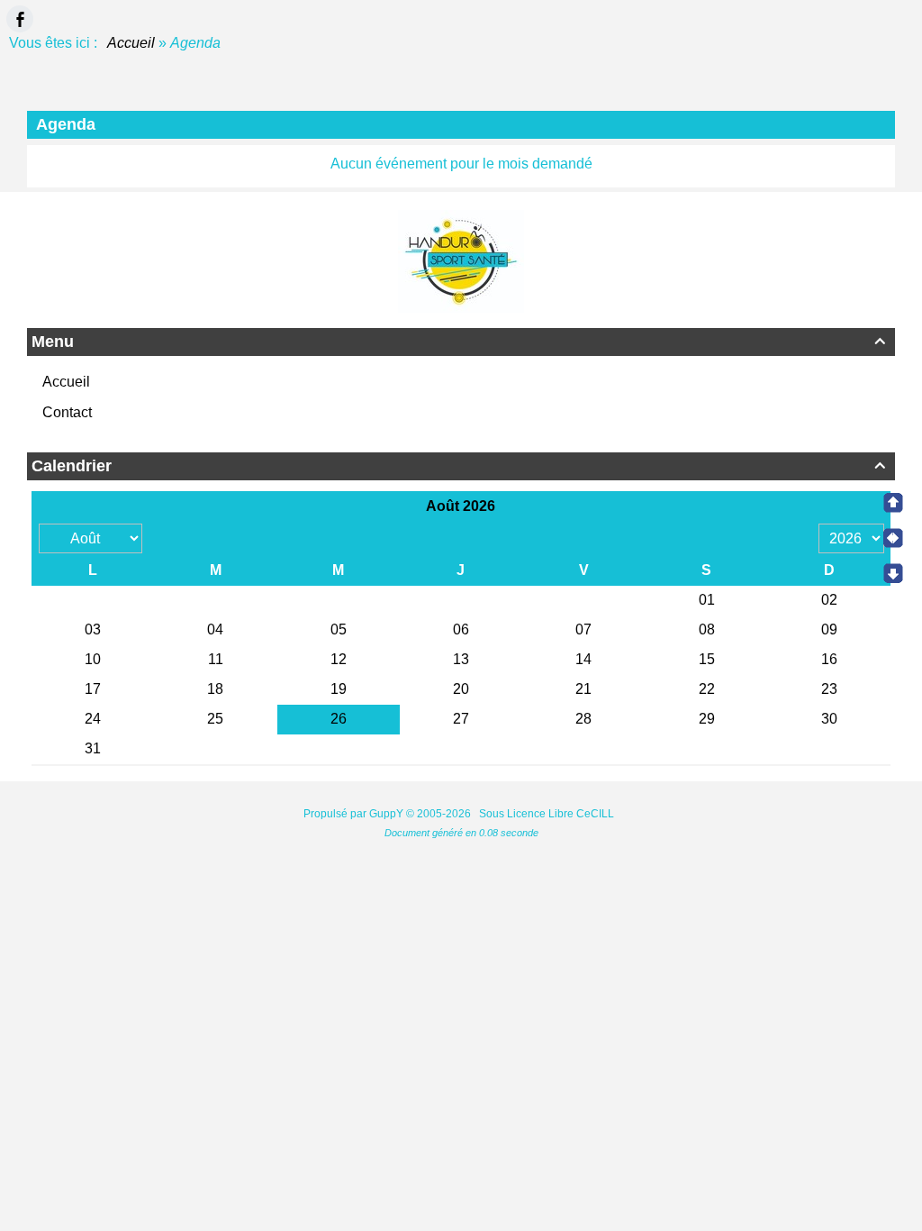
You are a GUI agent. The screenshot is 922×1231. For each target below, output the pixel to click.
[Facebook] (19, 18)
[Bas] (893, 573)
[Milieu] (893, 538)
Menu (458, 342)
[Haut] (893, 503)
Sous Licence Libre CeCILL (548, 813)
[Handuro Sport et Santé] (461, 260)
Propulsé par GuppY (354, 813)
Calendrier (458, 466)
